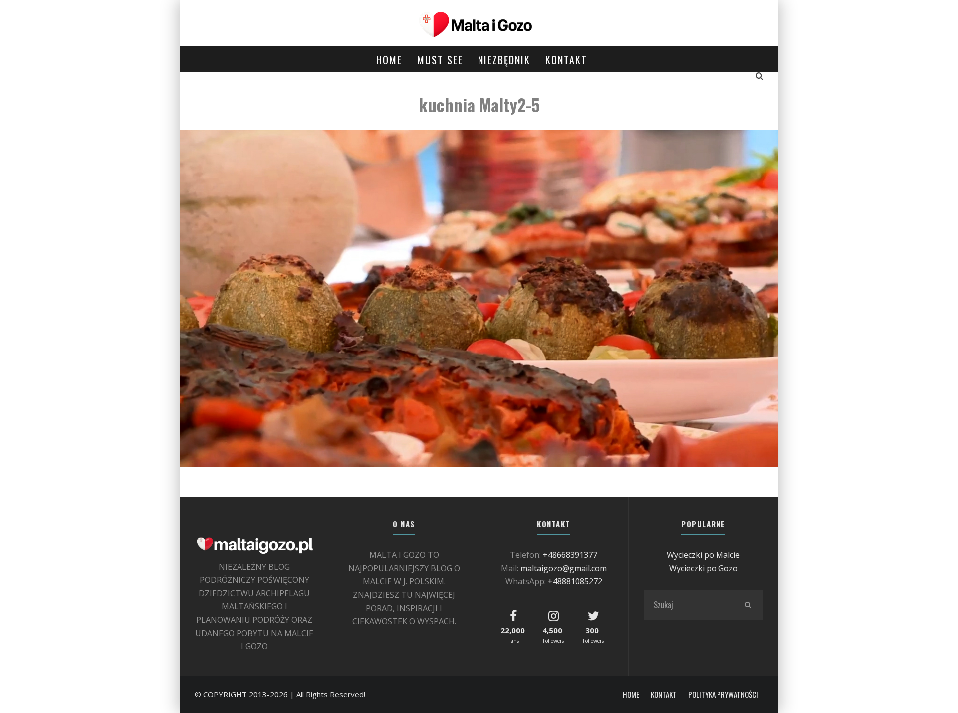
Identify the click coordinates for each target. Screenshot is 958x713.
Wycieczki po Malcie (703, 554)
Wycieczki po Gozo (703, 568)
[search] (748, 605)
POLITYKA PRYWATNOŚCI (723, 694)
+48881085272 (575, 581)
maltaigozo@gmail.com (563, 568)
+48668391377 (570, 554)
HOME (389, 59)
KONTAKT (566, 59)
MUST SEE (440, 59)
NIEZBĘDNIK (504, 59)
